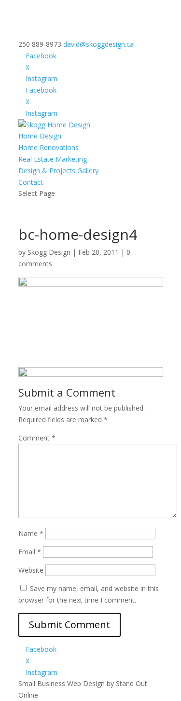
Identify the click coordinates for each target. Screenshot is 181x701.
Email (29, 551)
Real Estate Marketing (52, 159)
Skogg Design (49, 252)
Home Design (39, 135)
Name (30, 533)
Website (30, 570)
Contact (30, 182)
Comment (37, 437)
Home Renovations (48, 147)
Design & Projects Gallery (58, 170)
